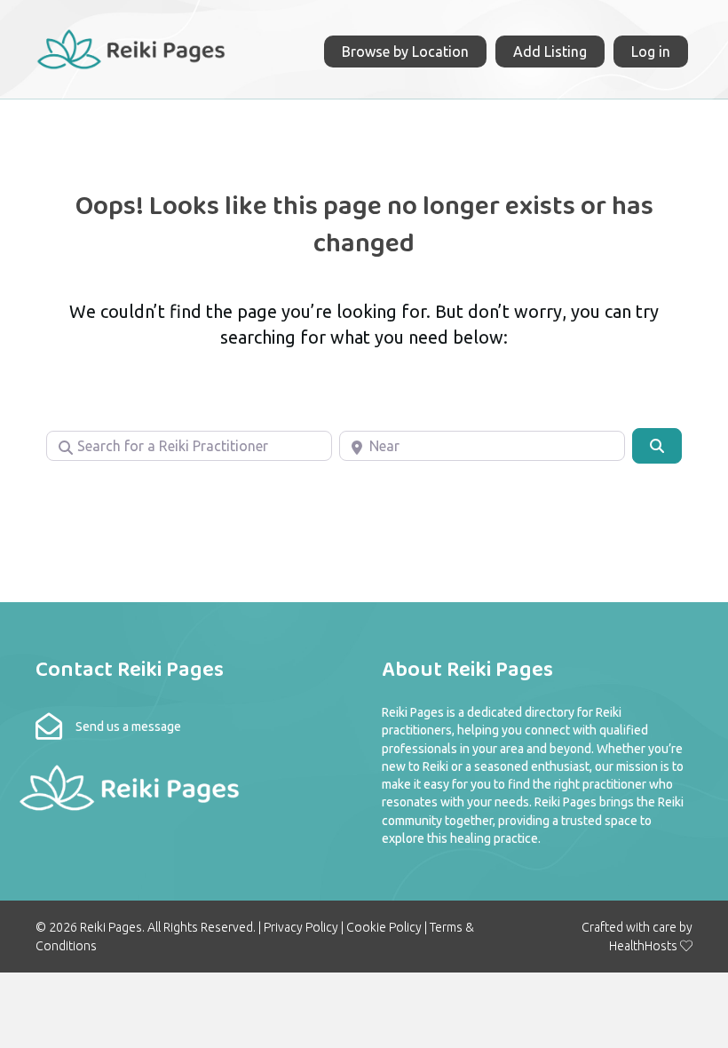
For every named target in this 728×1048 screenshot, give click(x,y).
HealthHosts (643, 946)
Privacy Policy (301, 927)
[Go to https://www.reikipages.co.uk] (131, 47)
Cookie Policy (384, 927)
